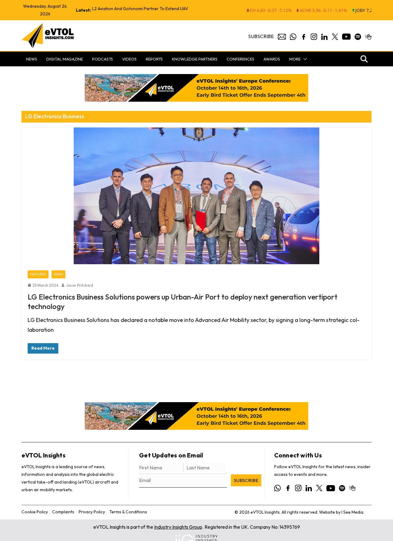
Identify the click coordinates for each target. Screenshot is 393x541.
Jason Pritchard (79, 285)
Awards (271, 59)
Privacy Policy (92, 512)
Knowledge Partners (194, 59)
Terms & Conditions (128, 512)
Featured (38, 274)
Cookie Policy (34, 512)
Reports (154, 59)
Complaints (63, 512)
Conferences (240, 59)
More (295, 59)
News (31, 59)
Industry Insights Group (178, 527)
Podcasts (102, 59)
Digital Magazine (64, 59)
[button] (304, 59)
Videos (129, 59)
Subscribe (261, 36)
